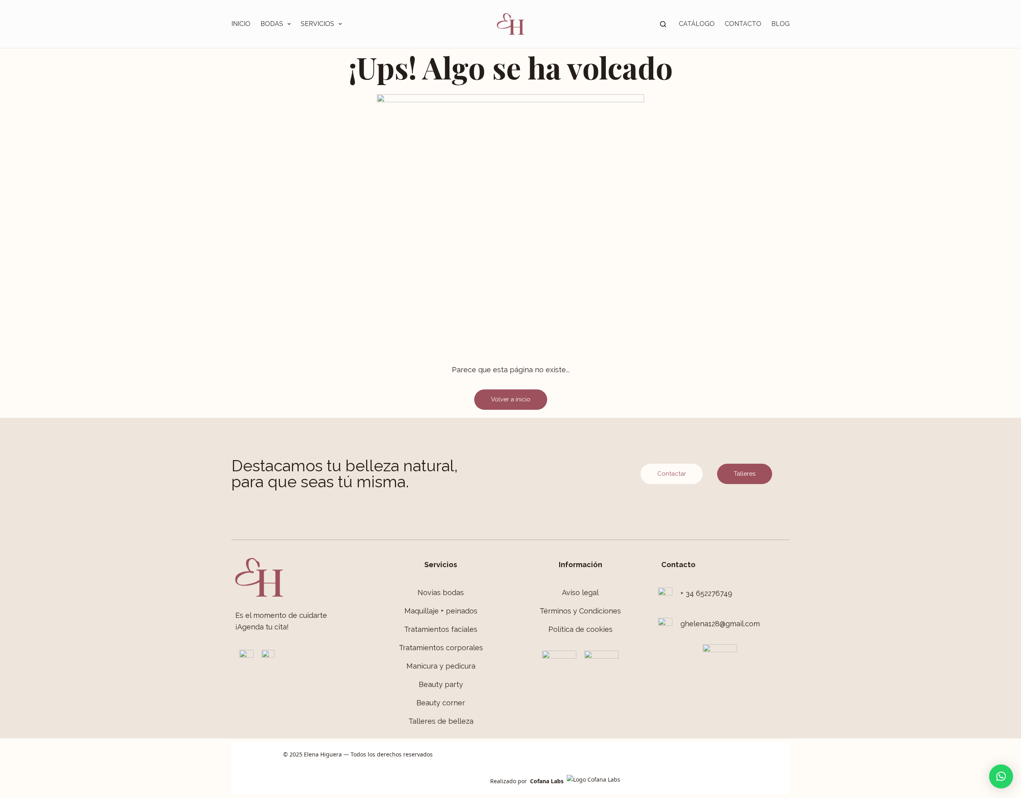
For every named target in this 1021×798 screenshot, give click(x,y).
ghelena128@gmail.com (720, 623)
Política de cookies (580, 629)
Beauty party (441, 684)
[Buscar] (663, 24)
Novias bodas (441, 592)
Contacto (743, 24)
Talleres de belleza (440, 721)
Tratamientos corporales (441, 647)
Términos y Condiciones (580, 611)
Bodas (271, 24)
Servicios (317, 24)
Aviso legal (580, 592)
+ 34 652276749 (706, 593)
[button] (1001, 776)
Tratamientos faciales (440, 629)
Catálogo (697, 24)
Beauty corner (440, 703)
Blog (780, 24)
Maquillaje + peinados (440, 611)
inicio (240, 24)
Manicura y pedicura (440, 666)
